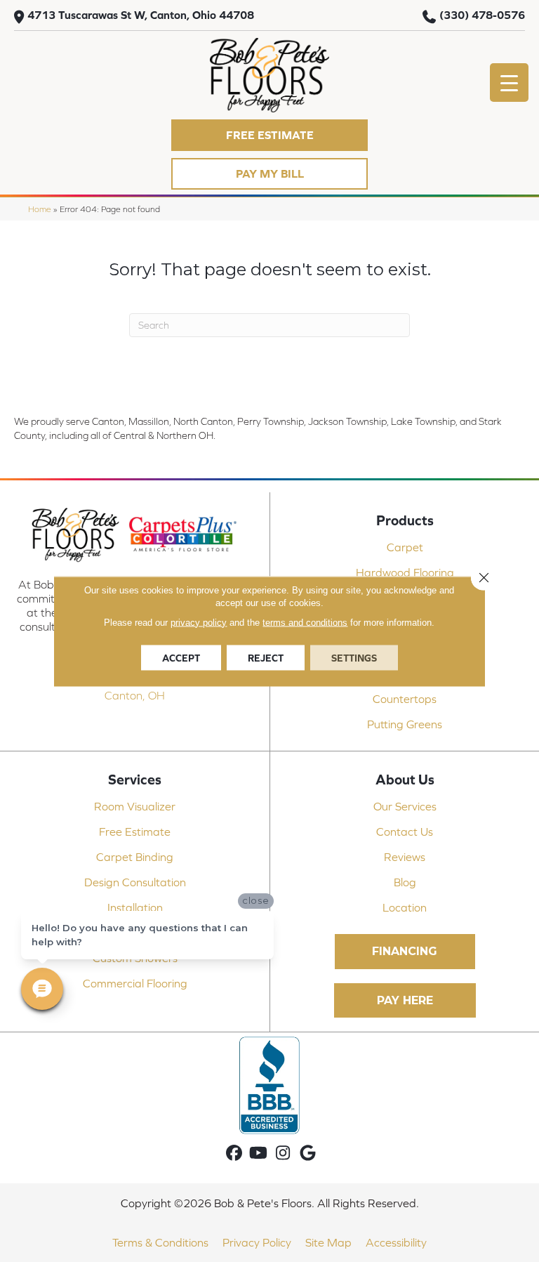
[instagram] (283, 1153)
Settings (354, 657)
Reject (266, 657)
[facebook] (234, 1153)
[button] (269, 135)
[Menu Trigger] (509, 82)
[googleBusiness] (308, 1153)
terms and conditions (304, 622)
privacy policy (199, 622)
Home (39, 208)
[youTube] (258, 1153)
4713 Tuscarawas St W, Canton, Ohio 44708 (140, 14)
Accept (181, 657)
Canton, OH (135, 695)
